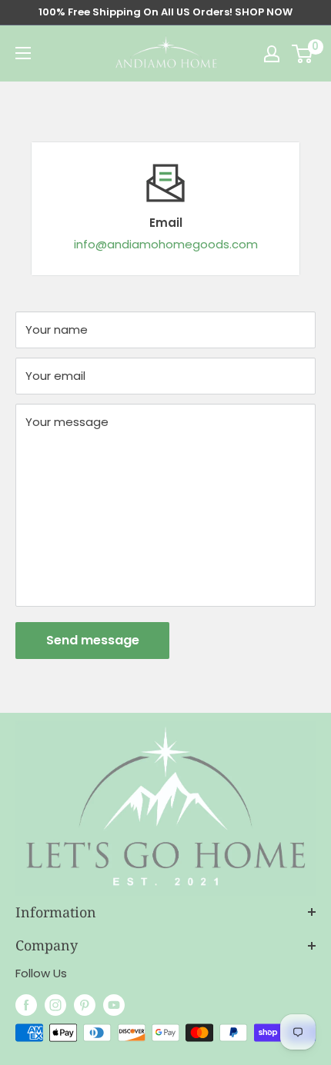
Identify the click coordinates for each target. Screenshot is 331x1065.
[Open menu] (23, 53)
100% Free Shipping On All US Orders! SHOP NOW (165, 12)
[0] (303, 54)
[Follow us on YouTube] (114, 1004)
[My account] (271, 53)
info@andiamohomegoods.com (166, 244)
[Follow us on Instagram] (55, 1004)
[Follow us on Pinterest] (84, 1004)
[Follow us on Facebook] (26, 1004)
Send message (92, 640)
